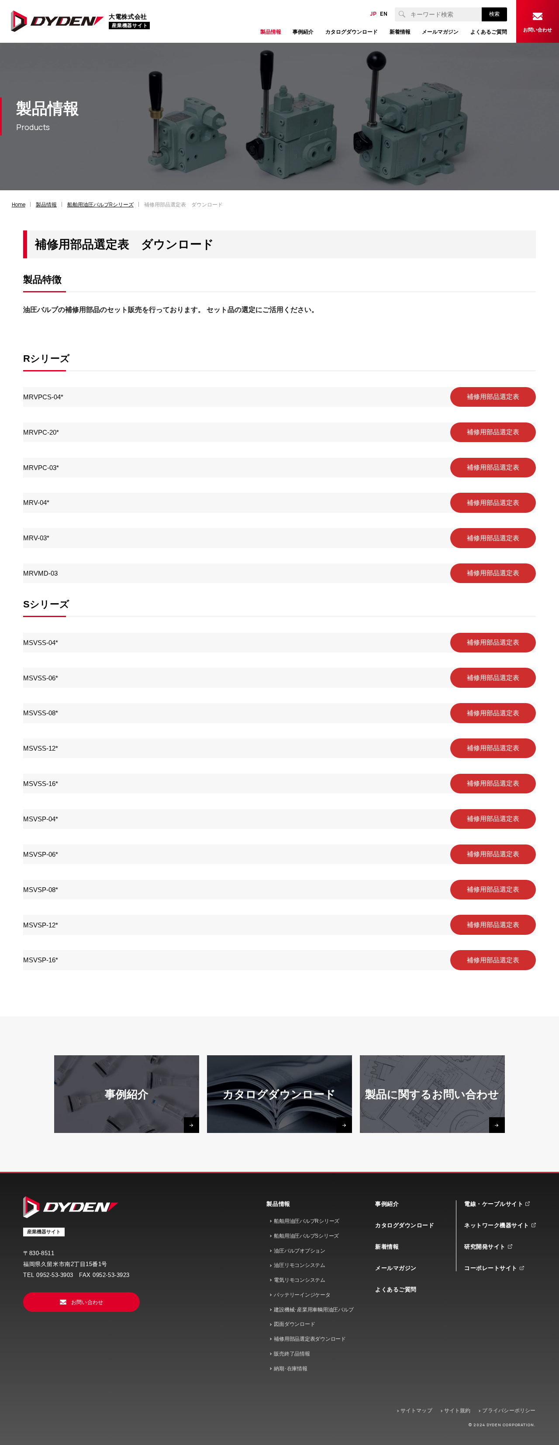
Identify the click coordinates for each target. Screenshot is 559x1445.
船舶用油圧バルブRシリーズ (306, 1221)
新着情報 (387, 1246)
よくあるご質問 (396, 1289)
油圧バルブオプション (299, 1250)
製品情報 (278, 1204)
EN (383, 14)
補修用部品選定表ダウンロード (310, 1339)
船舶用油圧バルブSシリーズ (306, 1236)
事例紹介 (387, 1204)
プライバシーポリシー (508, 1410)
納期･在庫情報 (290, 1368)
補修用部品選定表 (499, 396)
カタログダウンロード (404, 1225)
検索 (494, 14)
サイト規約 (457, 1410)
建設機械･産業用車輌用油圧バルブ (313, 1309)
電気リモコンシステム (299, 1280)
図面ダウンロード (294, 1324)
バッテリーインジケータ (302, 1294)
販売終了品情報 (292, 1353)
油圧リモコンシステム (299, 1265)
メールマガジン (396, 1268)
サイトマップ (416, 1410)
